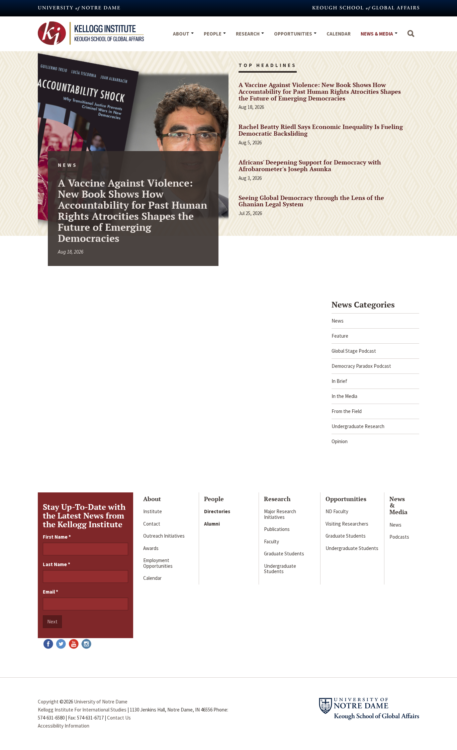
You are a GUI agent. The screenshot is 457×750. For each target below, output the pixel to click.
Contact (151, 524)
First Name (57, 537)
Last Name (56, 564)
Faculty (271, 541)
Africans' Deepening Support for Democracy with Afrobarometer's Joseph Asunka (310, 165)
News (338, 321)
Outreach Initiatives (164, 536)
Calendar (339, 33)
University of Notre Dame (100, 701)
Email (50, 592)
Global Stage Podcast (354, 351)
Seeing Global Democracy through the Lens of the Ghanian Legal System (311, 201)
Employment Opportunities (158, 563)
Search (410, 36)
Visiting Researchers (347, 524)
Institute (152, 511)
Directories (217, 511)
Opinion (340, 441)
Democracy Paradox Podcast (361, 366)
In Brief (339, 381)
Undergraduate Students (280, 569)
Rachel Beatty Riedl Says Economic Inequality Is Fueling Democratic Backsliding (321, 130)
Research (248, 33)
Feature (340, 336)
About (181, 33)
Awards (151, 548)
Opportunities (293, 33)
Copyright (48, 701)
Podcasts (399, 537)
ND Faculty (337, 511)
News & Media (377, 33)
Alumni (212, 524)
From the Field (347, 411)
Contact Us (119, 717)
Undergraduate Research (358, 426)
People (213, 33)
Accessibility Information (63, 726)
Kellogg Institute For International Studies (82, 709)
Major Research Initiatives (280, 514)
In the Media (344, 396)
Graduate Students (284, 553)
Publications (277, 529)
